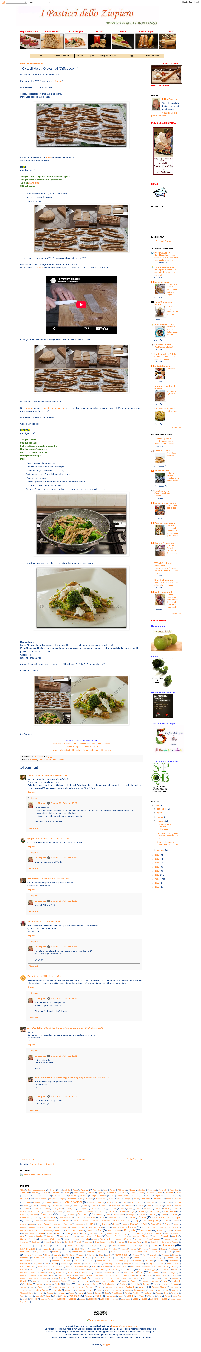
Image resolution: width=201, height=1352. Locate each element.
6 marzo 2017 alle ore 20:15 (64, 1096)
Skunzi (95, 1284)
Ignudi (79, 1242)
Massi (139, 1252)
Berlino (112, 1196)
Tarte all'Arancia (41, 1290)
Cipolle (23, 1215)
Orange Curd (172, 1258)
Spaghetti (135, 1284)
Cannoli (66, 1206)
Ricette (115, 1275)
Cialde (68, 1211)
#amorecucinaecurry (36, 1190)
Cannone (76, 1206)
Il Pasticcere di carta (164, 408)
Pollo (41, 1273)
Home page (81, 1159)
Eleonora (106, 1224)
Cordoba (164, 1215)
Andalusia (24, 1193)
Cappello (95, 1206)
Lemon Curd (133, 1246)
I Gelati (85, 750)
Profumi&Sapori (162, 253)
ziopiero (115, 1299)
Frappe (178, 1231)
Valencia (88, 1296)
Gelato (97, 1236)
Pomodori (60, 1273)
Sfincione (145, 1281)
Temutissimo (139, 1290)
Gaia (22, 1236)
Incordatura (100, 1242)
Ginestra (145, 1236)
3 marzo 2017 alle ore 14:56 (47, 976)
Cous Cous (90, 1218)
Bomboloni (100, 1199)
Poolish (97, 1272)
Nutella (126, 1258)
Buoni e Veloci (71, 1202)
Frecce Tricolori (28, 1233)
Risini (158, 1275)
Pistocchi (113, 1269)
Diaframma (56, 1224)
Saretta (165, 1278)
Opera (161, 1258)
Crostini (75, 1220)
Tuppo (30, 1296)
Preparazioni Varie (87, 744)
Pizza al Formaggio (147, 1269)
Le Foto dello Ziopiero (86, 56)
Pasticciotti (57, 1267)
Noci (97, 1258)
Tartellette (68, 1290)
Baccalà (169, 1192)
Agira (105, 1190)
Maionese (152, 1249)
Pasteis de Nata (43, 1266)
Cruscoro (94, 1220)
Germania (125, 1236)
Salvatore (135, 1278)
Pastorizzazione (81, 1267)
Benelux (103, 1196)
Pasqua (150, 1263)
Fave (57, 1227)
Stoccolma (24, 1287)
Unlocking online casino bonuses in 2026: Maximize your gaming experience (166, 257)
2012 (157, 871)
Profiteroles (154, 1273)
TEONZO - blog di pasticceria (163, 564)
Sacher (103, 1278)
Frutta (83, 1233)
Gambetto (51, 1236)
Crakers (132, 1218)
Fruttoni (92, 1233)
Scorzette (74, 1281)
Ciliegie (131, 1212)
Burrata (41, 760)
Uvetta (63, 1296)
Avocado (150, 1193)
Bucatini (26, 1203)
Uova (47, 1296)
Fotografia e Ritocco (108, 56)
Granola (167, 1239)
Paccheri (55, 1261)
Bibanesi (149, 1196)
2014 (157, 863)
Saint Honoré (114, 1278)
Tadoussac (119, 1287)
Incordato (88, 1242)
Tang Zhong (174, 1287)
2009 (157, 883)
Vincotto (151, 1296)
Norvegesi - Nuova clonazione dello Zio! (167, 843)
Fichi (107, 1227)
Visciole (167, 1296)
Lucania (93, 1249)
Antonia (55, 1192)
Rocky (53, 1278)
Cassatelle (46, 1209)
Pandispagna (124, 1261)
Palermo (66, 1261)
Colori (108, 1215)
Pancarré (112, 1261)
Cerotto (175, 1209)
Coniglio (142, 1215)
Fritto (57, 1233)
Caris (149, 1206)
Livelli (77, 1249)
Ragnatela (43, 1275)
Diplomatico (79, 1224)
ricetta (49, 157)
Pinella (82, 1269)
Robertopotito (33, 1278)
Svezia (100, 1287)
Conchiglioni (131, 1215)
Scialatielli (54, 1281)
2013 (157, 867)
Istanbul (154, 1242)
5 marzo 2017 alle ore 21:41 (97, 1077)
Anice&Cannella (162, 366)
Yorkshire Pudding (46, 1299)
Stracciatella (43, 1287)
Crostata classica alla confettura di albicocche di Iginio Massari (172, 530)
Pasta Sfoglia (26, 1266)
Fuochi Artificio (137, 1233)
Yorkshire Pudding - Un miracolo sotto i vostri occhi (167, 836)
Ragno (52, 1275)
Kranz (78, 1246)
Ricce (108, 1275)
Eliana (116, 1224)
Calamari (177, 1203)
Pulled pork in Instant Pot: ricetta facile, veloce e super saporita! (166, 272)
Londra (84, 1249)
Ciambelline (78, 1211)
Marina (55, 1252)
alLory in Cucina (162, 344)
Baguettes (26, 1196)
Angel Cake (45, 1193)
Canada (55, 1205)
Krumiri (85, 1246)
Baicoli (35, 1196)
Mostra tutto (176, 428)
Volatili (25, 1299)
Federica (65, 1227)
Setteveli (134, 1281)
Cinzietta (142, 1212)
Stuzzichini (71, 1287)
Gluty (66, 1239)
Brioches (146, 1198)
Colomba (98, 1215)
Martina (90, 1252)
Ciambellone (89, 1211)
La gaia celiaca (161, 282)
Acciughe (66, 1190)
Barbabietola (44, 1196)
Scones (64, 1281)
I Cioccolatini (105, 750)
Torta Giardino (117, 1293)
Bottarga (127, 1199)
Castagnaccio (58, 1209)
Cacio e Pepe (136, 1203)
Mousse (175, 1255)
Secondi (85, 1281)
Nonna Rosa (107, 1258)
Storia (33, 1287)
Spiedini (164, 1284)
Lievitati (168, 1245)
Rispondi (31, 792)
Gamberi (39, 1236)
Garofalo (74, 1236)
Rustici (84, 1278)
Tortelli (127, 1293)
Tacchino (109, 1287)
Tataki (99, 1290)
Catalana (94, 1209)
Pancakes (101, 1261)
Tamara (58, 81)
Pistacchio (100, 1269)
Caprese (104, 1206)
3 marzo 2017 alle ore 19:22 (64, 803)
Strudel (62, 1287)
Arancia (90, 1193)
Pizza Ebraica (164, 1269)
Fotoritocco (146, 1230)
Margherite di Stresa (41, 1252)
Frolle (76, 1233)
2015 (157, 859)
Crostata (64, 1220)
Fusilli (166, 1233)
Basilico (72, 1196)
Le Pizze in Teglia (72, 747)
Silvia (30, 921)
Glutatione (43, 1239)
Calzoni (25, 1206)
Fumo (117, 1233)
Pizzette (175, 1269)
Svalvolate (90, 1287)
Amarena (152, 1190)
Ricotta (140, 1275)
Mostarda (165, 1255)
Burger (91, 1202)
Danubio (23, 1224)
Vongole (33, 1299)
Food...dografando (74, 1230)
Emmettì (134, 1224)
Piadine (55, 1269)
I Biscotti (76, 750)
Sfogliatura (27, 1284)
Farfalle (23, 1227)
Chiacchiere (49, 1212)
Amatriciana (174, 1190)
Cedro (138, 1209)
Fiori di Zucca (165, 1227)
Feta (82, 1227)
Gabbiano (174, 1233)
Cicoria (122, 1212)
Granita (127, 1239)
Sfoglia (164, 1281)
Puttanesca (24, 1275)
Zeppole (82, 1299)
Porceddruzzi (108, 1272)
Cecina (129, 1209)
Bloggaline (53, 1199)
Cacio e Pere (150, 1202)
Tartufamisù (79, 1290)
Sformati (39, 1284)
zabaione (61, 1299)
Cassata (36, 1209)
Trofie (166, 1293)
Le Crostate (86, 747)
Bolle (81, 1199)
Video (141, 1296)
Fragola (160, 1231)
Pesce (23, 1269)
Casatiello (26, 1209)
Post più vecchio (134, 1159)
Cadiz (160, 1202)
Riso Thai (174, 1275)
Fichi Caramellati (119, 1227)
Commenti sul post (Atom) (42, 1164)
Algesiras (141, 1190)
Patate (95, 1267)
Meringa (38, 1255)
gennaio (161, 850)
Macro (142, 1249)
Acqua (75, 1190)
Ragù (60, 1275)
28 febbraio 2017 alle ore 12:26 (52, 775)
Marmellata (76, 1252)
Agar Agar (96, 1190)
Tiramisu (60, 1293)
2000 (157, 887)
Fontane (58, 1231)
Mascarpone (102, 1252)
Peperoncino (135, 1266)
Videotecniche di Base (63, 56)
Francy (169, 1230)
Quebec (34, 1275)
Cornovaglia (25, 1218)
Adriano (84, 1190)
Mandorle (24, 1252)
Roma (62, 1278)
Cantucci (85, 1206)
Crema (142, 1217)
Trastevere (148, 1293)
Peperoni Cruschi (160, 1267)
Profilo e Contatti (153, 56)
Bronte (168, 1199)
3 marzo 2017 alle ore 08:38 (47, 921)
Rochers (44, 1278)
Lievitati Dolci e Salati (61, 750)
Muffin (36, 1258)
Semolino (124, 1281)
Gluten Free (55, 1239)
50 (59, 1190)
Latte (114, 1246)
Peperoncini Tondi (120, 1267)
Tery (166, 1290)
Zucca (144, 1299)
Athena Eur (111, 1193)
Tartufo (90, 1290)
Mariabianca (33, 878)
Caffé (167, 1203)
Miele (81, 1255)
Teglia (106, 1290)
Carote (168, 1206)
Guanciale (48, 1242)
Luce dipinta (104, 1249)
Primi (54, 760)
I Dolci (95, 747)
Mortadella (154, 1255)
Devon (46, 1224)
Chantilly (23, 1211)
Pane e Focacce (104, 744)
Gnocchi (85, 1239)
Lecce (122, 1246)
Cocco (61, 1215)
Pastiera (69, 1266)
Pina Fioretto (72, 1269)
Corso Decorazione (66, 1217)
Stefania (174, 1284)
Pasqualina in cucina (164, 523)
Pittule (123, 1269)
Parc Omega (108, 1264)
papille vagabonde (163, 592)
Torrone (98, 1293)
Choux (60, 1212)
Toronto (89, 1293)
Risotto (22, 1278)
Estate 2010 (156, 1224)
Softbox (123, 1284)
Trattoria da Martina (164, 267)
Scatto (35, 1281)
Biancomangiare (137, 1196)
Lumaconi (124, 1249)
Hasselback (69, 1242)
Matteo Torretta (159, 1252)
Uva (55, 1296)
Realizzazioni (79, 1275)
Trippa (158, 1293)
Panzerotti (76, 1264)
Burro (109, 1202)
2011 (157, 875)
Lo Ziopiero (40, 803)
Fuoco (149, 1233)
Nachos (56, 1258)
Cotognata (79, 1217)
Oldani (145, 1258)
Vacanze (74, 1295)
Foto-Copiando (114, 1231)
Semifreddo (113, 1281)
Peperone (146, 1266)
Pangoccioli (38, 1264)
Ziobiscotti (92, 1299)
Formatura (90, 1230)
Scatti (23, 1281)
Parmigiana (127, 1264)
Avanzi (123, 1192)
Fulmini (109, 1233)
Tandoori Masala (159, 1287)
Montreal (136, 1255)
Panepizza (173, 1261)
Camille (34, 1206)
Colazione (82, 1214)
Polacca (33, 1272)
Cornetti (173, 1214)
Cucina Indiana (106, 1220)
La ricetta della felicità (165, 354)
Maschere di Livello (117, 1252)
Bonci (111, 1199)
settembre (162, 809)
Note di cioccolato (163, 580)
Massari (130, 1252)
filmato (132, 1227)
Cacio (124, 1203)
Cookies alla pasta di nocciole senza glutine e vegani (173, 289)
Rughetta (74, 1278)
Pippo (90, 1269)
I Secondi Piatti (70, 744)
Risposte (34, 798)
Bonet (119, 1199)
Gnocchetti (75, 1239)
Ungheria (39, 1296)
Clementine (34, 1215)
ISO (146, 1242)
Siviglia (86, 1284)
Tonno (80, 1293)
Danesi (175, 1221)
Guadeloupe (36, 1242)
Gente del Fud (112, 1236)
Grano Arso (139, 1239)
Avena (132, 1193)
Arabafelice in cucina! (165, 324)
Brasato (136, 1199)
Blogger (106, 1344)
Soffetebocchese (109, 1284)
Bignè (157, 1196)
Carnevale (158, 1206)
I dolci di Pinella (162, 451)
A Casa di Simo (161, 471)
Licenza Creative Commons (124, 1326)
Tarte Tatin (56, 1290)
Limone (57, 1249)
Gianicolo (135, 1236)
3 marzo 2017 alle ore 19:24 (64, 947)
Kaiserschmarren (26, 1246)
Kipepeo (47, 1246)
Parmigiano (139, 1264)
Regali (90, 1275)
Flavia (30, 976)
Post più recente (28, 1159)
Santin (157, 1278)
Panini (54, 1263)
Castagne (70, 1209)
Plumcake (23, 1272)
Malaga (163, 1249)
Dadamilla (165, 1220)
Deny (39, 1224)
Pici (63, 1269)
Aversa (141, 1193)
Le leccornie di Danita (165, 503)
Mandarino (173, 1249)
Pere (174, 1266)
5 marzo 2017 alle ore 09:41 (90, 1028)
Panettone (25, 1263)
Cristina (27, 1221)
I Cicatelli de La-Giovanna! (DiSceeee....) (163, 827)
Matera (147, 1252)
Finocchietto (152, 1227)
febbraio (161, 821)
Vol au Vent (177, 1296)
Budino (48, 1203)
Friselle (41, 1233)
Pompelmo (86, 1273)
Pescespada (34, 1269)
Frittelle (49, 1233)
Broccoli (33, 760)
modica (108, 1255)
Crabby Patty (112, 1217)
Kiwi (54, 1246)
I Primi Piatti (57, 744)
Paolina (97, 1264)
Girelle (175, 1236)
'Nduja (22, 1190)
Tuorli (22, 1296)
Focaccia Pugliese (43, 1231)
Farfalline (32, 1227)
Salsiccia (126, 1278)
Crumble (85, 1220)
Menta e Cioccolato (164, 543)
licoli (154, 1245)
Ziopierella (104, 1299)
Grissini (175, 1239)
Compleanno (118, 1215)
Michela (57, 1255)
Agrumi (112, 1190)
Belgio (93, 1196)
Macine (133, 1249)
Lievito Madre (27, 1248)
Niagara (89, 1258)
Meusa (47, 1255)
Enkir (145, 1224)
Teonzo (151, 1290)
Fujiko (100, 1233)
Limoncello (46, 1249)
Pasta (48, 760)
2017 (157, 805)
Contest (151, 1214)
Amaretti (162, 1190)
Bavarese (83, 1196)
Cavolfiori (113, 1209)
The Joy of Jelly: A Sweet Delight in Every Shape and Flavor (166, 570)
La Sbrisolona (172, 411)
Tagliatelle (130, 1287)
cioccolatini (154, 1211)
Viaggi (130, 56)
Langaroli (105, 1246)
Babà (160, 1193)
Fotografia (129, 1230)
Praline (118, 1272)
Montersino (121, 1254)
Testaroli (175, 1290)
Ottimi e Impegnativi (41, 1261)
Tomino (72, 1293)
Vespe (121, 1296)
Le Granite (93, 750)
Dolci (89, 1224)
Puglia (173, 1272)
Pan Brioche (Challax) (163, 347)
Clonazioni (46, 1214)
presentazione (129, 1272)
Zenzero (72, 1299)
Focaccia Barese (26, 1230)
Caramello (115, 1205)
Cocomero (70, 1215)
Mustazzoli (46, 1258)
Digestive (68, 1224)
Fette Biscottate (95, 1227)
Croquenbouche (51, 1220)
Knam (61, 1246)
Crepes (177, 1217)
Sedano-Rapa (100, 1281)
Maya (170, 1252)
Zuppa (164, 1299)
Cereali (166, 1209)
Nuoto (118, 1258)
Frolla (67, 1233)
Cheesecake (34, 1212)
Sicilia (57, 1284)
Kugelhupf (95, 1246)
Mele (178, 1252)
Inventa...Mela (134, 1242)
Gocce (94, 1239)
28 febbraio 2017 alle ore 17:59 (54, 838)
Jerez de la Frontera (170, 1242)
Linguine (68, 1249)
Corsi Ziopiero (48, 1217)
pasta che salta (172, 1264)
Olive (153, 1258)
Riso (164, 1275)
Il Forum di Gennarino (164, 241)
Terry (159, 1290)
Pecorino (105, 1267)
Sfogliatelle (176, 1281)
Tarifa (22, 1290)
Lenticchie (144, 1246)
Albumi (132, 1190)
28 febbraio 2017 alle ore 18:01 (55, 878)
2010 (157, 879)
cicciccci (100, 1212)
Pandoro (149, 1261)
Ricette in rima (127, 1275)
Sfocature (154, 1281)
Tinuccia (50, 1293)
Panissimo (65, 1264)
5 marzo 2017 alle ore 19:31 (64, 1056)
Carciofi (140, 1206)
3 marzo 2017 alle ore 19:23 (64, 858)
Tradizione (136, 1293)
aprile (160, 813)
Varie (98, 1295)
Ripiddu (150, 1275)
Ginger (155, 1236)
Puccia (164, 1272)
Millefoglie (91, 1255)
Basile (54, 1196)
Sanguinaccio (147, 1278)
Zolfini (135, 1299)
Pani (46, 1264)
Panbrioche (89, 1261)
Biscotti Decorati (40, 1199)
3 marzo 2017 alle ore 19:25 (64, 998)
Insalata (120, 1242)
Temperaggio (116, 1290)
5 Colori (52, 1190)
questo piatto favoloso (54, 408)
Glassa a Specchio (28, 1239)
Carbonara (129, 1206)
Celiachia (147, 1209)
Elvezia (124, 1224)
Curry (136, 1221)
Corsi (36, 1218)
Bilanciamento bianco (170, 1196)
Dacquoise (153, 1221)
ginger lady (33, 838)
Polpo (49, 1273)
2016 (157, 855)
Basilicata (62, 1196)
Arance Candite (78, 1193)
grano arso (33, 183)
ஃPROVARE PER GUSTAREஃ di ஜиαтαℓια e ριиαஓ (51, 1028)
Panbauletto (77, 1261)
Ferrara (74, 1227)
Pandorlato (137, 1261)
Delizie (31, 1224)
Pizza (130, 1269)
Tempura (127, 1290)
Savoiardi (174, 1278)
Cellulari (157, 1209)
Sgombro (48, 1284)
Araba (66, 1192)
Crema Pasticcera (160, 1217)
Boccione (72, 1199)
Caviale (102, 1209)
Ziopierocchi (125, 1299)
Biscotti (24, 1198)
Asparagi (100, 1193)
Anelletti (35, 1193)
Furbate (158, 1233)
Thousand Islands (26, 1293)
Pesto (46, 1269)
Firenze (175, 1227)
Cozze (101, 1218)
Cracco (123, 1217)
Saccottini (94, 1278)
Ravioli (69, 1275)
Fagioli (176, 1224)
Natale (78, 1258)
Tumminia (174, 1293)
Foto (99, 1230)
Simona (78, 1284)
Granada (118, 1239)
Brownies (177, 1199)
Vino (159, 1296)
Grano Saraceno (153, 1239)
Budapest (37, 1203)
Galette (30, 1236)
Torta (107, 1293)
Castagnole (82, 1209)
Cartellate (177, 1206)
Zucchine (154, 1299)
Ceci (122, 1209)
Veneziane (111, 1296)
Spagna (146, 1284)
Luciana (114, 1249)
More (144, 1255)
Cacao (116, 1202)
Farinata (41, 1227)
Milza (101, 1255)
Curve (144, 1220)
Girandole (165, 1236)
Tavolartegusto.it (162, 438)
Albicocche (122, 1190)
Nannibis (66, 1258)
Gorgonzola (105, 1239)
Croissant (38, 1221)
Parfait (118, 1264)
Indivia (111, 1242)
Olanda (136, 1258)
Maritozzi (65, 1252)
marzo (160, 817)
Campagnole (44, 1206)
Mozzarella (25, 1258)
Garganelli (64, 1236)
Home (41, 56)
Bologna (89, 1199)
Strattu (54, 1287)
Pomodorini (73, 1272)
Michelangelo (70, 1255)
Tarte (29, 1290)
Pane (160, 1260)
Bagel (179, 1193)
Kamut (38, 1246)
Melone (28, 1255)
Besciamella (123, 1196)
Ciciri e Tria (112, 1211)
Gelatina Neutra (85, 1236)
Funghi (124, 1233)
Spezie (156, 1284)
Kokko (69, 1246)
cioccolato (170, 1211)
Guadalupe (24, 1242)
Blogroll (62, 1199)
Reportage (99, 1275)
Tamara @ (32, 775)
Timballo (40, 1293)
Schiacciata (44, 1281)
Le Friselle (171, 368)
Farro (50, 1227)
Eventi (167, 1224)
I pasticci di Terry (163, 491)
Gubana (58, 1242)
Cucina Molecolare (122, 1221)
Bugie (56, 1202)
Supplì (80, 1287)
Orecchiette (25, 1261)
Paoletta (86, 1264)
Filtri (143, 1227)
